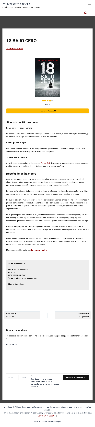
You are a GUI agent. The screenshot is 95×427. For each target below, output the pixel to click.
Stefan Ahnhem (14, 48)
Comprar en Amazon (46, 111)
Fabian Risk (45, 163)
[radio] (43, 100)
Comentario (11, 345)
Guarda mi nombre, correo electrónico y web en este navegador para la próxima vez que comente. (45, 382)
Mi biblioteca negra (16, 4)
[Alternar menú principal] (90, 5)
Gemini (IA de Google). (47, 416)
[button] (85, 13)
